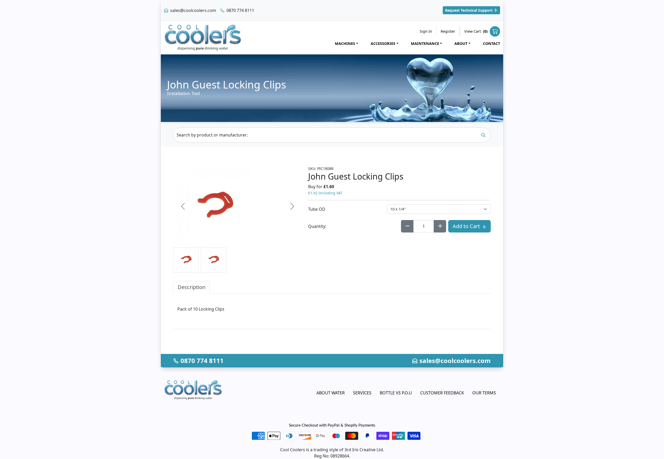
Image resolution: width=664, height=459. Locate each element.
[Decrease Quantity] (407, 226)
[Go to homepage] (203, 37)
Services (362, 393)
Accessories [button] (383, 43)
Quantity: (317, 226)
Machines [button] (345, 43)
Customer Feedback (442, 393)
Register (448, 31)
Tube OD (316, 209)
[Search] (483, 135)
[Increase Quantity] (440, 226)
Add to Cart (467, 226)
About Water (330, 393)
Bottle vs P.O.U (396, 393)
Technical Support (469, 10)
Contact (491, 43)
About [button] (460, 43)
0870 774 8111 (239, 10)
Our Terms (484, 393)
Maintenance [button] (425, 43)
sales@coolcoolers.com (192, 10)
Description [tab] (191, 287)
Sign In (426, 31)
